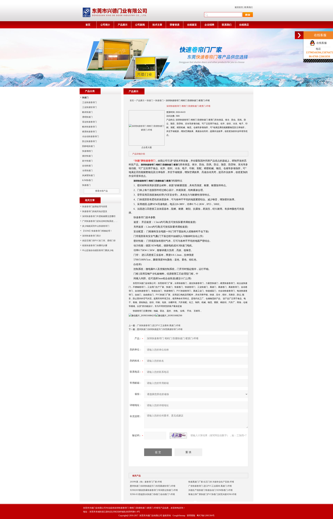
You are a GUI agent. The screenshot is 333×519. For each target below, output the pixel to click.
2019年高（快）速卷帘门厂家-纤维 (146, 482)
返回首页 (239, 7)
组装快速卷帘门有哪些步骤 (94, 245)
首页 (88, 24)
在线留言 (192, 24)
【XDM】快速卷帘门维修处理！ (97, 231)
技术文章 (157, 24)
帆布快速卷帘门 (89, 127)
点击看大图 (146, 147)
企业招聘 (209, 24)
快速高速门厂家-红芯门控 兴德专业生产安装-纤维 (211, 482)
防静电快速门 (88, 146)
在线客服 (321, 43)
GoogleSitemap (179, 515)
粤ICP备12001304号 (206, 515)
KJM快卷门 (87, 180)
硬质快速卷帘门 (89, 131)
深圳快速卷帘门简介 (91, 236)
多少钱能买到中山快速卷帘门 (95, 226)
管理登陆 (191, 515)
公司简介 (105, 24)
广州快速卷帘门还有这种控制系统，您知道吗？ (104, 221)
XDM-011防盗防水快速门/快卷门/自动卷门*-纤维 (152, 494)
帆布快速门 (87, 112)
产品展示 (122, 24)
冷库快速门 (87, 170)
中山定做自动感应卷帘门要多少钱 (97, 250)
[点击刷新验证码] (178, 435)
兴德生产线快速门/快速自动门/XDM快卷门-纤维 (210, 490)
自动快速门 (87, 165)
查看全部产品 (101, 191)
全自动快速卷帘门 (90, 136)
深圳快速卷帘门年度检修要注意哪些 (99, 216)
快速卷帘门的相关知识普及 (94, 211)
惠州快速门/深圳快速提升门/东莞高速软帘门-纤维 (159, 329)
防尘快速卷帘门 (89, 141)
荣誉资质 (175, 24)
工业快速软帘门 (89, 107)
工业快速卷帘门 (89, 102)
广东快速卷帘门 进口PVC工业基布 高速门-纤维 (158, 325)
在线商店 (244, 24)
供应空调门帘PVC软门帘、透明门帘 (99, 240)
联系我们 (248, 7)
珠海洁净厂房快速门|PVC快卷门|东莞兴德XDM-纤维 (212, 494)
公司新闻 (140, 24)
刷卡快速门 (87, 161)
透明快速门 (87, 117)
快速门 (150, 100)
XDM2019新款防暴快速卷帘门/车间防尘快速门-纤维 (154, 490)
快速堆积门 (87, 151)
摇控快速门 (87, 156)
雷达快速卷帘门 (89, 122)
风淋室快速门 (88, 175)
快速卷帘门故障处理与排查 (94, 206)
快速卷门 (159, 100)
